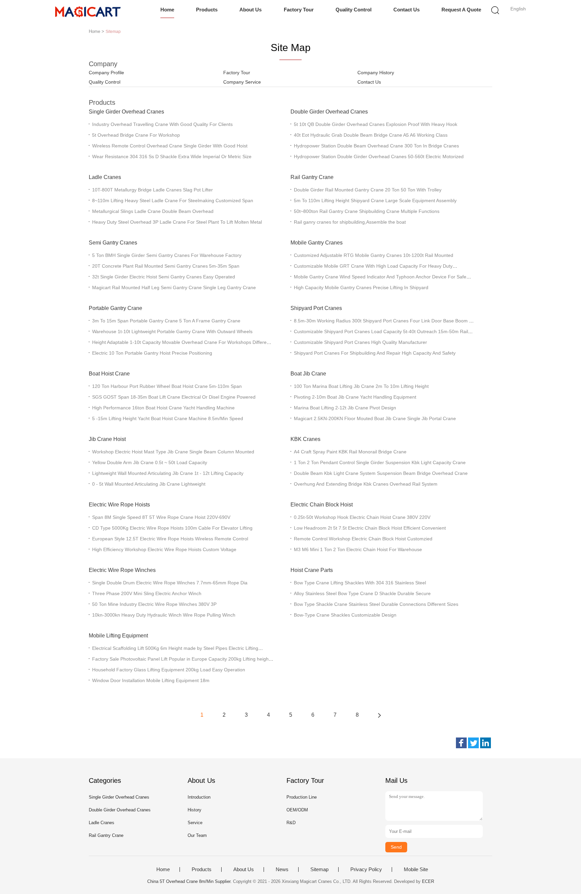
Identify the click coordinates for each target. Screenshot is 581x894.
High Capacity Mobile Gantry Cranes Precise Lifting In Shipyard (361, 287)
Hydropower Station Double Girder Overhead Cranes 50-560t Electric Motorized (379, 156)
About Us (250, 9)
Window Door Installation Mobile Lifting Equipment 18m (150, 680)
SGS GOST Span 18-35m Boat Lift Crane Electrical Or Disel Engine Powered (174, 397)
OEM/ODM (297, 809)
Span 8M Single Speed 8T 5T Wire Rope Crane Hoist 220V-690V (161, 517)
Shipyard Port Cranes (316, 308)
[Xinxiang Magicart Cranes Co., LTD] (88, 12)
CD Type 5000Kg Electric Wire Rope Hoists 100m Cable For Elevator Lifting (172, 528)
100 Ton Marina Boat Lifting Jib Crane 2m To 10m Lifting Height (361, 386)
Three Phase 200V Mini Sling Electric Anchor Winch (146, 593)
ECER (428, 881)
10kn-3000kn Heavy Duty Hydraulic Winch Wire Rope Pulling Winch (163, 615)
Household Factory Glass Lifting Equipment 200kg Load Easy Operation (168, 669)
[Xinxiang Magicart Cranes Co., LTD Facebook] (461, 742)
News (282, 869)
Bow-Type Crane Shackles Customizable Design (345, 615)
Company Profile (106, 72)
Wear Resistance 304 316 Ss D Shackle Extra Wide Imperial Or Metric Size (171, 156)
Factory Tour (299, 9)
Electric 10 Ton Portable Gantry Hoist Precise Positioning (152, 353)
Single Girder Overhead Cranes (126, 112)
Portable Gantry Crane (115, 308)
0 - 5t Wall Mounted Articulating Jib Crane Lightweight (148, 484)
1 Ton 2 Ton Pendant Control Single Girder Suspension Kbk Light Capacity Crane (380, 462)
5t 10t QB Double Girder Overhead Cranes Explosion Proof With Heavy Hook (375, 124)
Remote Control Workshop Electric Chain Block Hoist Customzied (363, 538)
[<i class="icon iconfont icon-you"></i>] (379, 715)
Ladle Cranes (105, 177)
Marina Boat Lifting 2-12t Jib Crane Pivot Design (345, 407)
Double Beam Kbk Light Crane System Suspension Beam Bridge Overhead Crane (381, 473)
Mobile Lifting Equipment (118, 635)
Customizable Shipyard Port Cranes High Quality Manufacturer (360, 342)
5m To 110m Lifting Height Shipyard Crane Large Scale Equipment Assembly (375, 200)
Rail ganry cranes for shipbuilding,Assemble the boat (350, 222)
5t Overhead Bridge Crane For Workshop (136, 135)
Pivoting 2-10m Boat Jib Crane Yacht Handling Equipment (355, 397)
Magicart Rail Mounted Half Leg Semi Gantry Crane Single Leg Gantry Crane (174, 287)
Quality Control (354, 9)
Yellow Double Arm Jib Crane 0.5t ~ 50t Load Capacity (149, 462)
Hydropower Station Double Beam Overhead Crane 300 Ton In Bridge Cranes (376, 145)
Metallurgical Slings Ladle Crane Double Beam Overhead (153, 211)
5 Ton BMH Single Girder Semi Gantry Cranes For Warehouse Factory (166, 255)
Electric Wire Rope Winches (122, 570)
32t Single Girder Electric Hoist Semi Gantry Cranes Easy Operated (163, 276)
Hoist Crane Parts (311, 570)
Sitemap (319, 869)
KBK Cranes (305, 439)
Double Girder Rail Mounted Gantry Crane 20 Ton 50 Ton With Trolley (367, 189)
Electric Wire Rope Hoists (119, 504)
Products (207, 9)
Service (195, 822)
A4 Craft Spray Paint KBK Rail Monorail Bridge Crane (350, 451)
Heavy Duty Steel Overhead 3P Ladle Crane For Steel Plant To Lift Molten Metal (177, 222)
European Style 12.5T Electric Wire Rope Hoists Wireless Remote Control (170, 538)
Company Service (242, 82)
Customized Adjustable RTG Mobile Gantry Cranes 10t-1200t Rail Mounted (373, 255)
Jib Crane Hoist (107, 439)
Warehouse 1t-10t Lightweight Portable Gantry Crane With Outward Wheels (172, 331)
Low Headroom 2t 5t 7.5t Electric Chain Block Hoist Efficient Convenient (370, 528)
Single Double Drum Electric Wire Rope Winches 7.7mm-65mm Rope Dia (169, 582)
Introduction (199, 797)
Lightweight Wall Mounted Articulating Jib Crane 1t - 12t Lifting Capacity (167, 473)
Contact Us (406, 9)
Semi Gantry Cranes (113, 242)
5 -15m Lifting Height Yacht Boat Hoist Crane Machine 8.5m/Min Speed (167, 418)
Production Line (301, 797)
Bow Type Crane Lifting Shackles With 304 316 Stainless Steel (360, 582)
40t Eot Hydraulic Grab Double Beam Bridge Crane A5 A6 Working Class (371, 135)
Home (167, 9)
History (194, 809)
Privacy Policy (366, 869)
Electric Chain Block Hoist (321, 504)
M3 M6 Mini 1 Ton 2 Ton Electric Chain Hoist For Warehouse (358, 549)
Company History (375, 72)
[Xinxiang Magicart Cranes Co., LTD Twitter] (473, 742)
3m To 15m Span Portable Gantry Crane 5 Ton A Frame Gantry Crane (166, 320)
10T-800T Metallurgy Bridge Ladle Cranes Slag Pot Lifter (152, 189)
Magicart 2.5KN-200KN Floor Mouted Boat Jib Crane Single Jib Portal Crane (375, 418)
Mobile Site (416, 869)
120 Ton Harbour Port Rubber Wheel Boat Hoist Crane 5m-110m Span (167, 386)
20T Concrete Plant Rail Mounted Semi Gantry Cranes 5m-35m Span (165, 266)
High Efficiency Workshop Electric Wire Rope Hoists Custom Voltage (164, 549)
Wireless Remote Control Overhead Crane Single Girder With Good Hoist (169, 145)
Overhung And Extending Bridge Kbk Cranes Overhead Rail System (365, 484)
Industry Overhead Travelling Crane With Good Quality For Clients (162, 124)
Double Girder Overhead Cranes (329, 112)
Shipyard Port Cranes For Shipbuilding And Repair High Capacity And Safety (375, 353)
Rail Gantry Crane (312, 177)
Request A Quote (461, 9)
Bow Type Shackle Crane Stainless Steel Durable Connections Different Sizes (376, 604)
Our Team (197, 835)
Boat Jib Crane (308, 373)
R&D (291, 822)
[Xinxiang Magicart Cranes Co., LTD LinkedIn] (485, 742)
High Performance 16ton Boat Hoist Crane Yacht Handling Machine (163, 407)
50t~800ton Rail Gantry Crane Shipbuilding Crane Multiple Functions (366, 211)
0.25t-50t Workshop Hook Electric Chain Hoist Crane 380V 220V (362, 517)
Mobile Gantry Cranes (316, 242)
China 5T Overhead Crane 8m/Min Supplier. (190, 881)
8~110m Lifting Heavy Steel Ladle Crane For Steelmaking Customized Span (172, 200)
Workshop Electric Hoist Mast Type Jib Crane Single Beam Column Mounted (173, 451)
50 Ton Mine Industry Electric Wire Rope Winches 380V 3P (154, 604)
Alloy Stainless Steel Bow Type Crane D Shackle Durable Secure (362, 593)
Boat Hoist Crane (109, 373)
